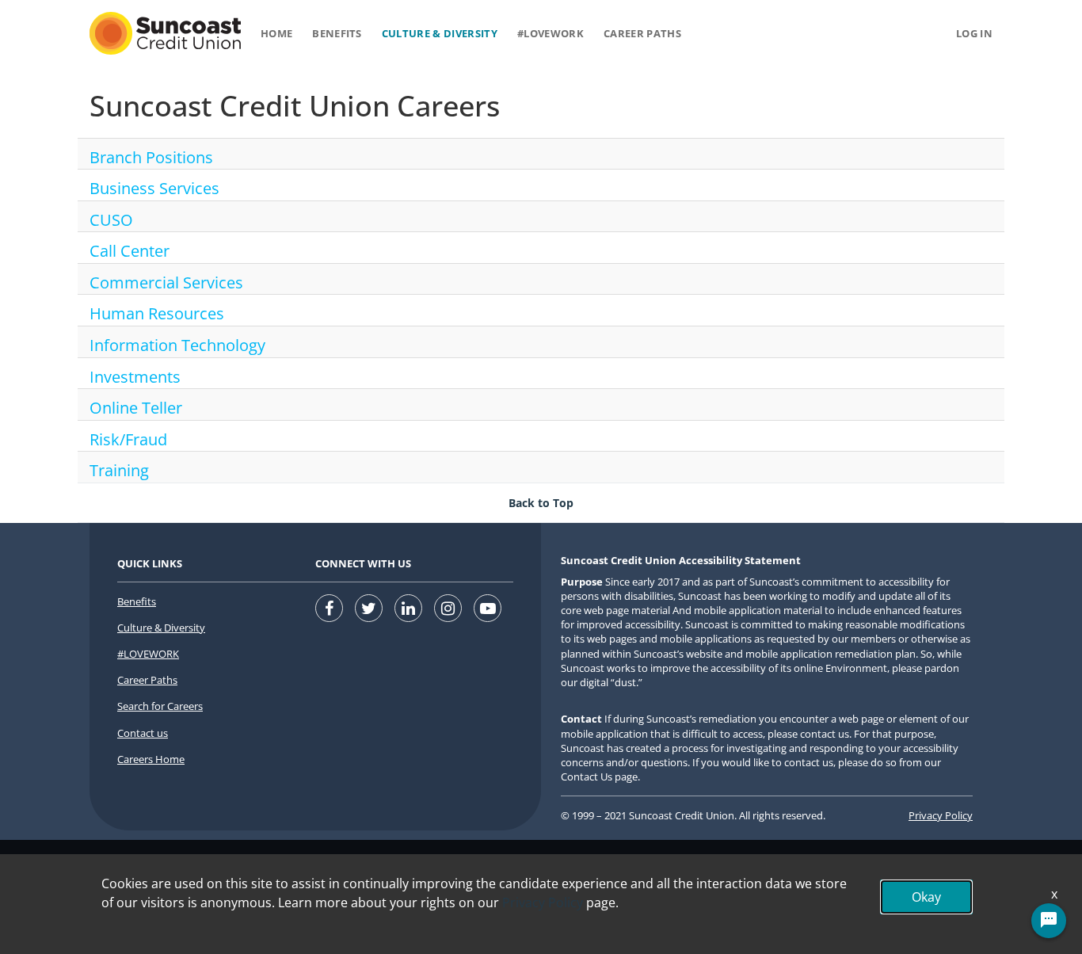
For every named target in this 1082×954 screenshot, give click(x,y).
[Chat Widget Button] (1048, 920)
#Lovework (550, 33)
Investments (135, 376)
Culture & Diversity (439, 33)
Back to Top (541, 502)
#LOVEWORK (148, 654)
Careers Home (151, 759)
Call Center (130, 250)
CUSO (111, 220)
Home (276, 33)
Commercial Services (166, 282)
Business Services (154, 188)
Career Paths (642, 33)
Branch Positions (151, 157)
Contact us (142, 733)
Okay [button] (926, 897)
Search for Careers (160, 706)
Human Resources (157, 313)
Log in (974, 33)
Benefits (337, 33)
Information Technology (177, 345)
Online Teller (136, 407)
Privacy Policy (941, 815)
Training (119, 470)
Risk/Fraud (128, 439)
